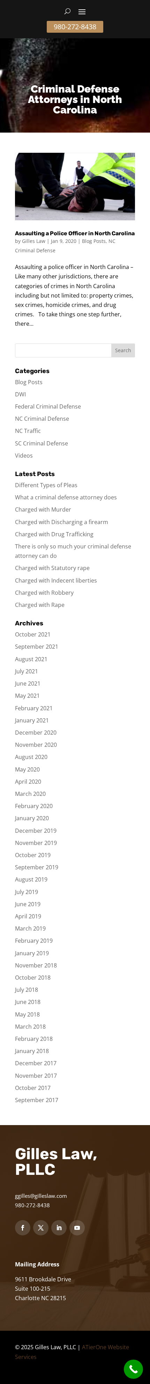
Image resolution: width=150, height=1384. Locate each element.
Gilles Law (33, 241)
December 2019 (36, 831)
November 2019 (36, 843)
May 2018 (27, 1014)
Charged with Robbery (44, 592)
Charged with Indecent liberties (56, 580)
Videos (24, 455)
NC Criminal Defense (42, 418)
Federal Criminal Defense (48, 406)
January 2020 (32, 818)
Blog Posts (94, 241)
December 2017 (36, 1063)
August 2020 (31, 757)
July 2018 (26, 990)
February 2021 (34, 708)
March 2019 (30, 928)
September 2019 (36, 867)
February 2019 (34, 940)
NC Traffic (28, 431)
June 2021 (27, 683)
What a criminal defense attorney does (66, 497)
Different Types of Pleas (46, 485)
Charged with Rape (40, 605)
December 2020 (36, 732)
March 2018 (30, 1026)
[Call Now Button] (133, 1369)
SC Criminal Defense (41, 443)
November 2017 (36, 1075)
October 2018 (33, 977)
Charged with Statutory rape (52, 568)
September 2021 (36, 646)
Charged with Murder (43, 509)
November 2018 (36, 965)
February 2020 (34, 806)
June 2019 (27, 904)
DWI (20, 394)
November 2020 (36, 745)
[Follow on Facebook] (22, 1227)
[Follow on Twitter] (40, 1227)
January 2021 (32, 720)
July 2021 (26, 671)
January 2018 (32, 1051)
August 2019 (31, 879)
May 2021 (27, 695)
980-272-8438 (75, 26)
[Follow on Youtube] (77, 1227)
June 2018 (27, 1002)
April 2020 (28, 781)
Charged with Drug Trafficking (54, 534)
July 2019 (26, 892)
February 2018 (34, 1039)
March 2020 (30, 794)
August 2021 (31, 659)
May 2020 (27, 769)
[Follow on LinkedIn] (59, 1227)
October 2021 (33, 634)
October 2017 (33, 1088)
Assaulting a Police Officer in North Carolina (75, 233)
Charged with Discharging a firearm (61, 522)
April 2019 (28, 916)
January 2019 (32, 953)
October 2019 (33, 855)
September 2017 (36, 1100)
